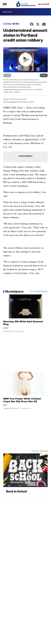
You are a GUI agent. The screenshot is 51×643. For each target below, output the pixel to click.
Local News (11, 23)
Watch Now (43, 4)
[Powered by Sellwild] (44, 451)
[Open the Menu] (4, 4)
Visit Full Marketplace (39, 291)
